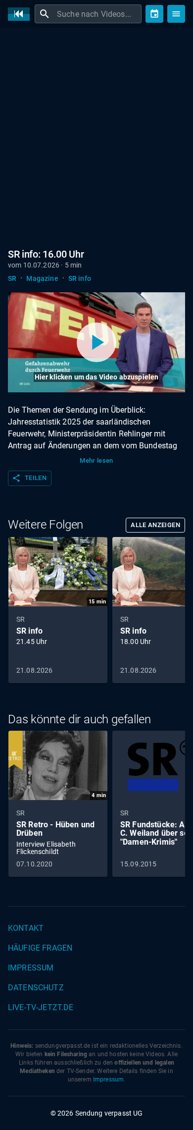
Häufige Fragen (40, 948)
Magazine (42, 278)
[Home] (21, 14)
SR (12, 278)
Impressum (30, 967)
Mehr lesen (96, 460)
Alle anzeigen (155, 525)
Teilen (29, 478)
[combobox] (98, 13)
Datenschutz (36, 987)
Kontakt (26, 928)
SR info (79, 278)
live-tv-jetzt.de (40, 1007)
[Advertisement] (96, 136)
